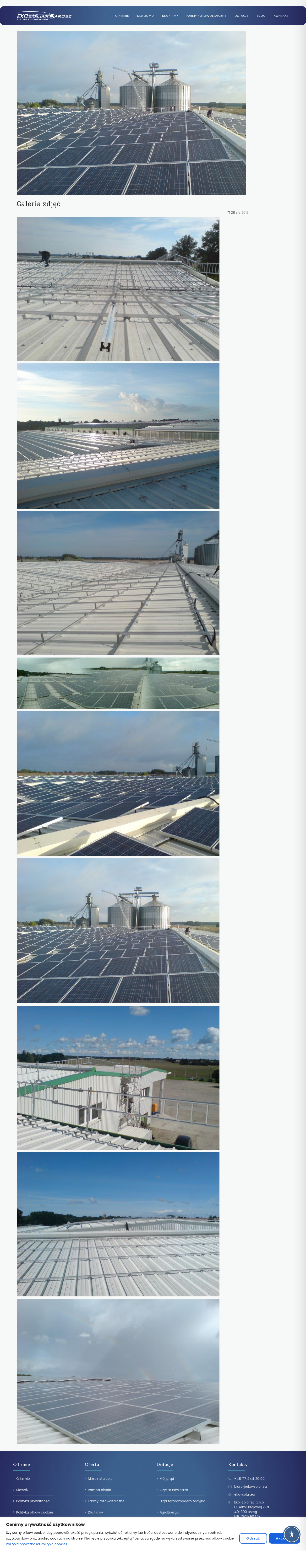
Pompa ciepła (99, 1489)
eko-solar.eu (244, 1494)
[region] (153, 1534)
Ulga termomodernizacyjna (182, 1501)
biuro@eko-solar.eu (250, 1486)
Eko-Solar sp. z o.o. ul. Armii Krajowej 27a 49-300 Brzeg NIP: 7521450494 (251, 1509)
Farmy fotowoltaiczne (206, 15)
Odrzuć (253, 1538)
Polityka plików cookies (35, 1512)
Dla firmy (170, 15)
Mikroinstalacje (100, 1478)
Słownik (22, 1489)
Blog (261, 15)
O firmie (122, 15)
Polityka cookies (54, 1544)
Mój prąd (167, 1478)
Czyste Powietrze (174, 1489)
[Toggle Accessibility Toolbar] (292, 1534)
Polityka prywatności (23, 1544)
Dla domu (145, 15)
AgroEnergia (170, 1512)
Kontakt (281, 15)
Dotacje (242, 15)
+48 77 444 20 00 (249, 1478)
